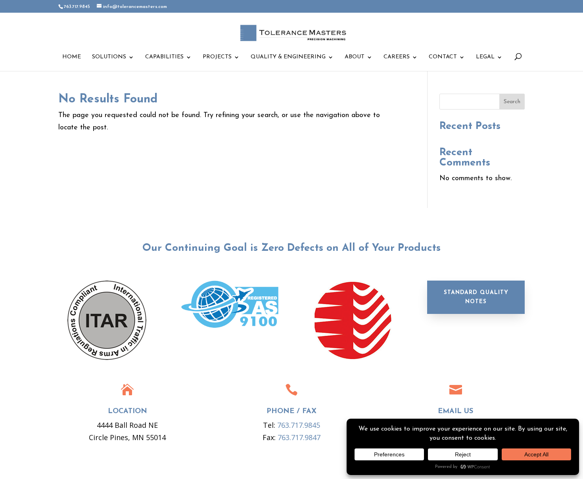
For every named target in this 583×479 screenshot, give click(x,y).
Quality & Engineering (288, 57)
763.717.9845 (298, 425)
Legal (485, 57)
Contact (443, 57)
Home (71, 57)
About (354, 57)
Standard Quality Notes (476, 297)
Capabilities (164, 57)
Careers (397, 57)
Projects (217, 57)
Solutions (109, 57)
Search (512, 102)
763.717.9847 (299, 437)
